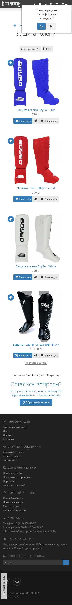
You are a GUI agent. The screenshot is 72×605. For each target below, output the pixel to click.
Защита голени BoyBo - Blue (36, 110)
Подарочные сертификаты (18, 477)
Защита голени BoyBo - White (36, 266)
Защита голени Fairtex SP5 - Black (36, 344)
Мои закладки (11, 506)
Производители (12, 473)
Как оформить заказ (15, 427)
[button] (51, 4)
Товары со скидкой (14, 485)
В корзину (24, 121)
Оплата (7, 435)
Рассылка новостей (14, 510)
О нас (6, 431)
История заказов (13, 502)
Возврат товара (12, 456)
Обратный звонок (37, 402)
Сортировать (28, 49)
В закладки (50, 121)
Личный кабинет (13, 498)
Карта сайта (10, 460)
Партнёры (9, 481)
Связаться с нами (13, 452)
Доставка (8, 439)
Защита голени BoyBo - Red (36, 188)
